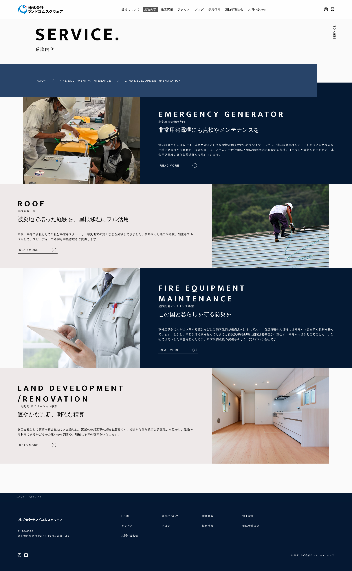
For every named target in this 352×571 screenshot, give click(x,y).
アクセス (184, 9)
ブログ (199, 9)
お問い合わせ (257, 9)
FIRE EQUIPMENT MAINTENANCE (85, 80)
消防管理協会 (234, 9)
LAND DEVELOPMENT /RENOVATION (153, 80)
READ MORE (169, 165)
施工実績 (167, 9)
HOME (125, 516)
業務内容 (150, 9)
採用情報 (214, 9)
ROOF (41, 80)
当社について (130, 9)
